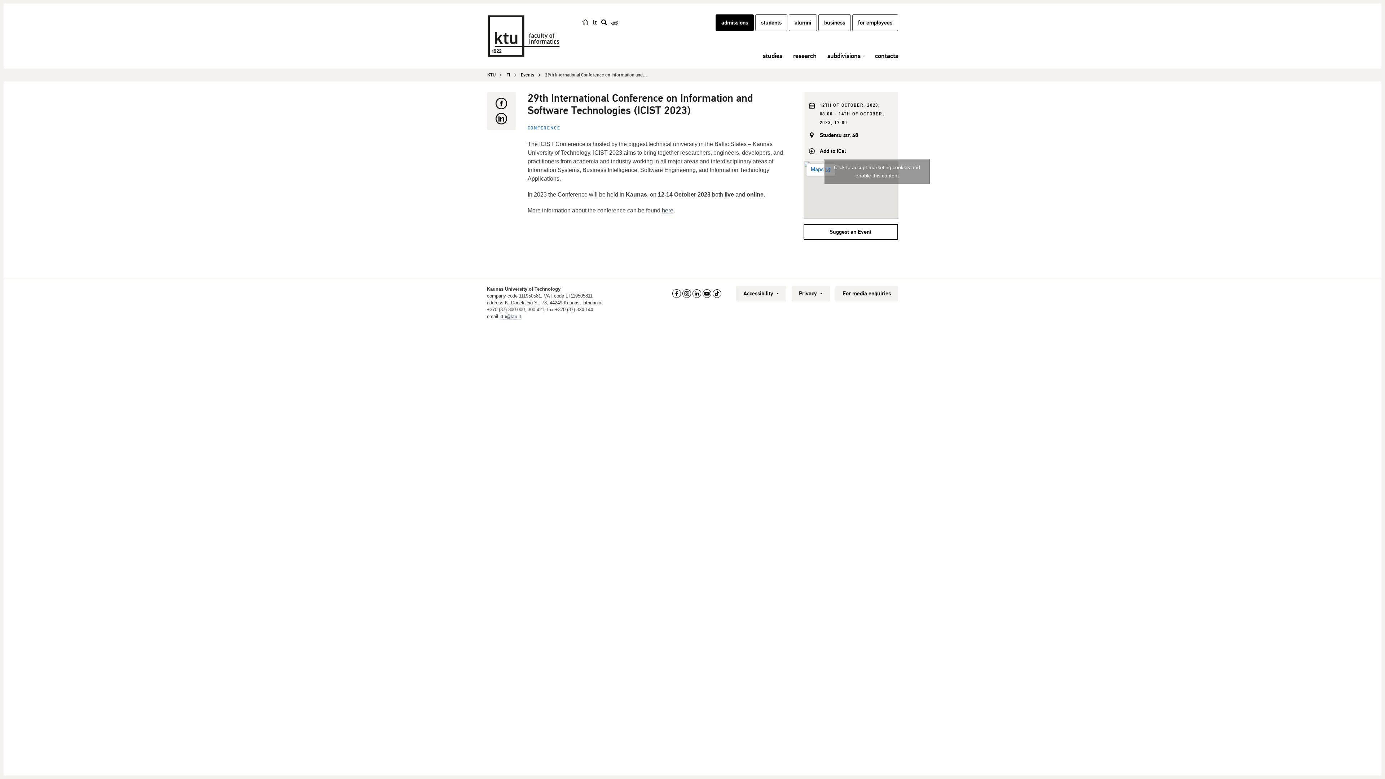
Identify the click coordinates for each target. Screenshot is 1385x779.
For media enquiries (867, 293)
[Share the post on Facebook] (501, 103)
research (805, 56)
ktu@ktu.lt (510, 316)
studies (772, 56)
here (667, 210)
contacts (886, 56)
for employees (875, 22)
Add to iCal (833, 151)
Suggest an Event (850, 232)
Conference (544, 128)
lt (595, 22)
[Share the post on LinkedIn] (501, 118)
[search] (604, 22)
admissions (734, 22)
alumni (803, 22)
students (771, 22)
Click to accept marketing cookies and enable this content (877, 171)
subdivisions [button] (844, 56)
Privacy (808, 293)
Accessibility (759, 293)
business (834, 22)
